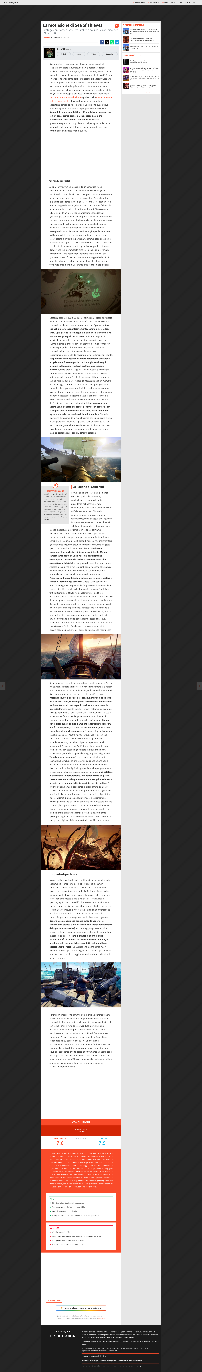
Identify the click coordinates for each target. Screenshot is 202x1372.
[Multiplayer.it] (10, 3)
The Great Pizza (123, 1361)
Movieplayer (94, 1361)
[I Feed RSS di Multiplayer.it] (73, 1336)
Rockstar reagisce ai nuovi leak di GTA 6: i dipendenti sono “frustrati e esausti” (143, 86)
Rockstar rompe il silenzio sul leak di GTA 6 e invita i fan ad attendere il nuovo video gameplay (144, 70)
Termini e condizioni (113, 1348)
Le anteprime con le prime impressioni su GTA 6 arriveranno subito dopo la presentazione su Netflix (144, 78)
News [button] (166, 2)
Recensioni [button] (154, 2)
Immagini (109, 54)
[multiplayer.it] (62, 1331)
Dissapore (103, 1361)
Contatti (136, 1348)
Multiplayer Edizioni (135, 1361)
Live (180, 2)
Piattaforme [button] (140, 2)
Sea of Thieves (63, 49)
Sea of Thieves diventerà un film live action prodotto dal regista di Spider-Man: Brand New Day (144, 31)
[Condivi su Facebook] (102, 42)
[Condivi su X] (107, 42)
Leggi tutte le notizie (151, 92)
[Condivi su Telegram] (117, 42)
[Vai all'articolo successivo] (2, 686)
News (79, 54)
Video (173, 2)
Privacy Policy (101, 1348)
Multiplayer (85, 1361)
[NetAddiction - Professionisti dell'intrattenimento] (99, 1356)
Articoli (63, 54)
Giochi (187, 2)
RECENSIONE (46, 37)
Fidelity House (111, 1361)
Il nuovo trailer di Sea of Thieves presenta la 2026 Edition (144, 47)
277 (105, 1139)
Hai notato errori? (54, 1301)
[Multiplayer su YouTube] (69, 1336)
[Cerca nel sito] (194, 2)
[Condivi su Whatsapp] (112, 42)
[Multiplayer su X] (54, 1336)
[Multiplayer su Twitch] (66, 1336)
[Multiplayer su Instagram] (58, 1336)
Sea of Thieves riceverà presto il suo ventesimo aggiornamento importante (142, 39)
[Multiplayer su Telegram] (62, 1336)
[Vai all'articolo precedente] (199, 686)
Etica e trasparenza (126, 1348)
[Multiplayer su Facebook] (51, 1336)
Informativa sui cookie (89, 1348)
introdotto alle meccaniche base (65, 97)
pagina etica (102, 1318)
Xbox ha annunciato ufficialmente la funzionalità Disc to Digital (141, 62)
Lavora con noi (144, 1348)
